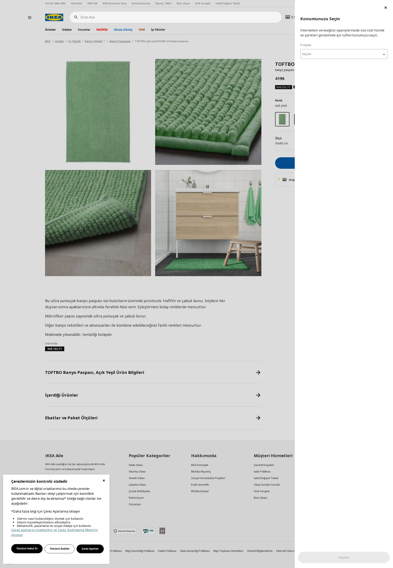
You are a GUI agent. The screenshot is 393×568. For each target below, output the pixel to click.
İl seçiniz (305, 45)
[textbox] (343, 54)
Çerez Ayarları (90, 548)
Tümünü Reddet (59, 548)
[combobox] (343, 54)
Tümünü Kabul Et (26, 548)
